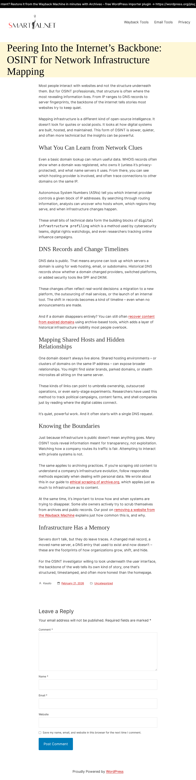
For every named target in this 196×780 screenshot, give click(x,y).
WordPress (114, 771)
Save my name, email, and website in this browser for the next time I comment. (92, 732)
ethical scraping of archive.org (94, 482)
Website (44, 714)
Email (43, 695)
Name (43, 676)
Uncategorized (103, 583)
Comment (46, 629)
